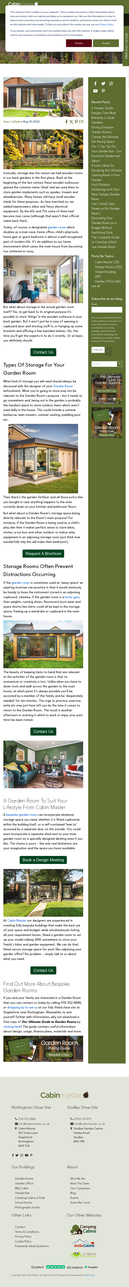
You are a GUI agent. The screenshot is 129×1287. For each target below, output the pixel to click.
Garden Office (108, 281)
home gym (72, 597)
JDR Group (89, 1275)
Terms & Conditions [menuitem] (27, 1232)
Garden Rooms (108, 267)
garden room (57, 227)
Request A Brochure (43, 553)
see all (96, 286)
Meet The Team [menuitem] (79, 1183)
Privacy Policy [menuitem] (23, 1236)
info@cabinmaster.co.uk (34, 1124)
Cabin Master (16, 920)
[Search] (119, 364)
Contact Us (43, 352)
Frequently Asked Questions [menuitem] (32, 1246)
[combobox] (104, 364)
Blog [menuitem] (73, 1193)
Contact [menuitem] (20, 1227)
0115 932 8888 (27, 1119)
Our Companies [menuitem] (80, 1188)
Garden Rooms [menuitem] (24, 1178)
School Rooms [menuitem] (23, 1202)
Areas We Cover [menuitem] (80, 1202)
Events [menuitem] (74, 1198)
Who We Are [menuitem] (77, 1178)
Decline (79, 43)
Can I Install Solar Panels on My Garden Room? (106, 209)
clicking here (11, 1026)
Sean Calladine (13, 121)
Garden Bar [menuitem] (22, 1193)
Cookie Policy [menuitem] (23, 1241)
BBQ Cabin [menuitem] (22, 1188)
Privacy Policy (106, 24)
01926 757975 (82, 1119)
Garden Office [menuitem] (24, 1183)
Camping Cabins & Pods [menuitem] (30, 1198)
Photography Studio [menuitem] (27, 1207)
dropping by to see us (22, 1007)
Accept (106, 43)
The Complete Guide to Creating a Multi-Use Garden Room (105, 242)
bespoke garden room (21, 814)
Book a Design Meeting (43, 860)
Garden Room (63, 386)
